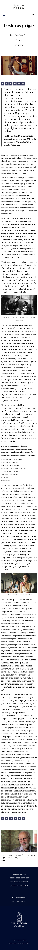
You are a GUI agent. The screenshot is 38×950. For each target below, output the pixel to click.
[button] (2, 83)
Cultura (3, 860)
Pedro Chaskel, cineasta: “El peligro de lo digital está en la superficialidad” (18, 856)
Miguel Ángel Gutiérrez (18, 35)
